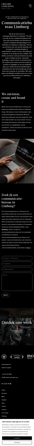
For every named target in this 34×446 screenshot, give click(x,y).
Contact (4, 410)
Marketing (5, 229)
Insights (4, 400)
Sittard (28, 248)
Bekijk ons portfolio (17, 331)
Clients (4, 406)
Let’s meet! (5, 413)
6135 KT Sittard (6, 368)
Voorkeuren (17, 442)
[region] (17, 432)
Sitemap (4, 416)
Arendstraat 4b (6, 364)
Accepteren (17, 438)
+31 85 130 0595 (7, 374)
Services (4, 393)
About (3, 390)
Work (3, 397)
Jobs (3, 403)
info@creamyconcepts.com (10, 377)
